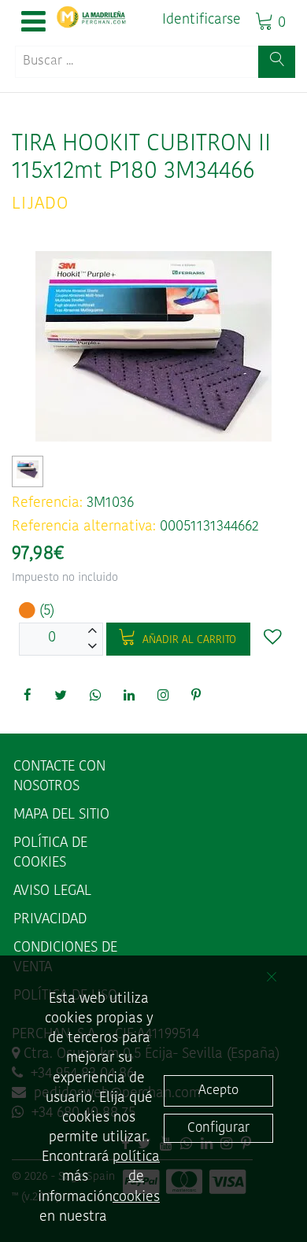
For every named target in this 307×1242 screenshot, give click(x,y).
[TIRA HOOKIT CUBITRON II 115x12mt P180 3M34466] (28, 469)
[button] (33, 23)
